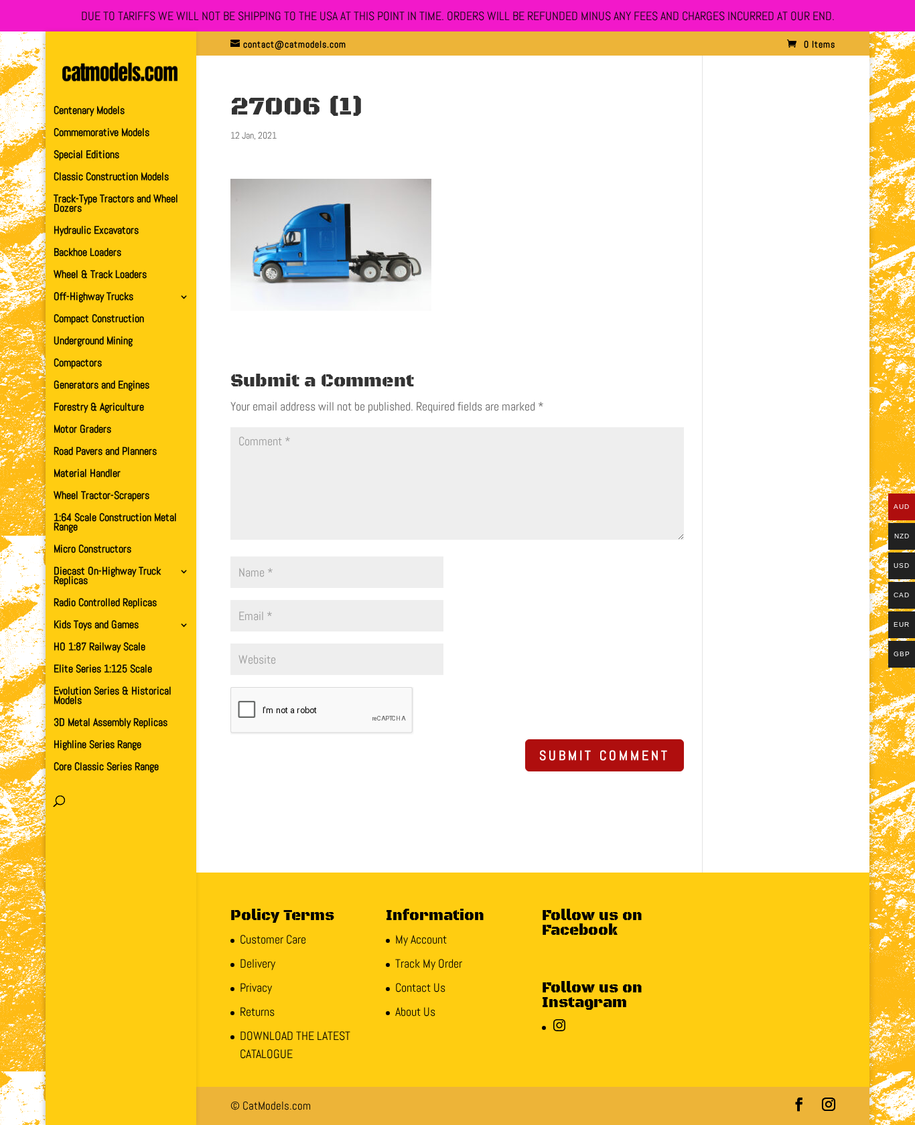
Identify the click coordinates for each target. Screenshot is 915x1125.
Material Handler (87, 474)
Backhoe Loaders (87, 253)
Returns (257, 1011)
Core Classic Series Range (106, 767)
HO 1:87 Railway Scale (99, 648)
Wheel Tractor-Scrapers (101, 496)
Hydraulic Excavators (96, 231)
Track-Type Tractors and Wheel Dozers (116, 204)
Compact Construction (99, 319)
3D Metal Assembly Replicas (110, 723)
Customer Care (273, 939)
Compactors (78, 364)
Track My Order (428, 963)
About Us (415, 1011)
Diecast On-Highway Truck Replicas (107, 577)
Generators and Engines (101, 386)
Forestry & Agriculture (99, 408)
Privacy (256, 987)
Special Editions (86, 155)
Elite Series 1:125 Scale (103, 670)
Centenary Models (89, 111)
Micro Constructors (92, 550)
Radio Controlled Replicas (105, 603)
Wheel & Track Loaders (100, 275)
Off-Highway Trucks (93, 297)
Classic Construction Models (111, 177)
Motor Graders (82, 430)
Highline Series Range (97, 745)
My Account (421, 939)
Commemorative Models (101, 133)
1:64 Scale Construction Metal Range (115, 523)
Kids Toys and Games (96, 625)
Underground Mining (93, 342)
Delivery (257, 963)
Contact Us (420, 987)
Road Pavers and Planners (105, 452)
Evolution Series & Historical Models (112, 696)
